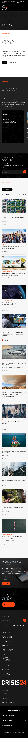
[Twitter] (17, 625)
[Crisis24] (4, 7)
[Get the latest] (24, 171)
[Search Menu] (24, 8)
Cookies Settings (5, 690)
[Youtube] (23, 625)
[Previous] (3, 71)
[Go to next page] (24, 552)
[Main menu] (20, 8)
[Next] (8, 71)
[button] (14, 725)
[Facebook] (14, 625)
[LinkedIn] (20, 625)
